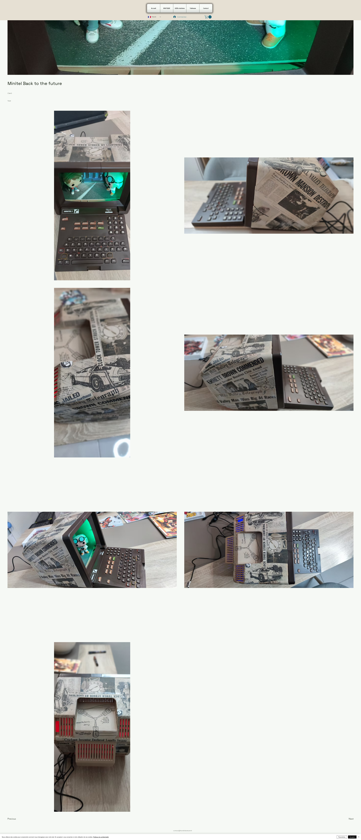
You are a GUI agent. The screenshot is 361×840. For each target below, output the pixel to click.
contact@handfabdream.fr (182, 831)
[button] (208, 16)
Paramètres (341, 837)
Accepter (352, 837)
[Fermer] (359, 836)
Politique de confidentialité (101, 837)
